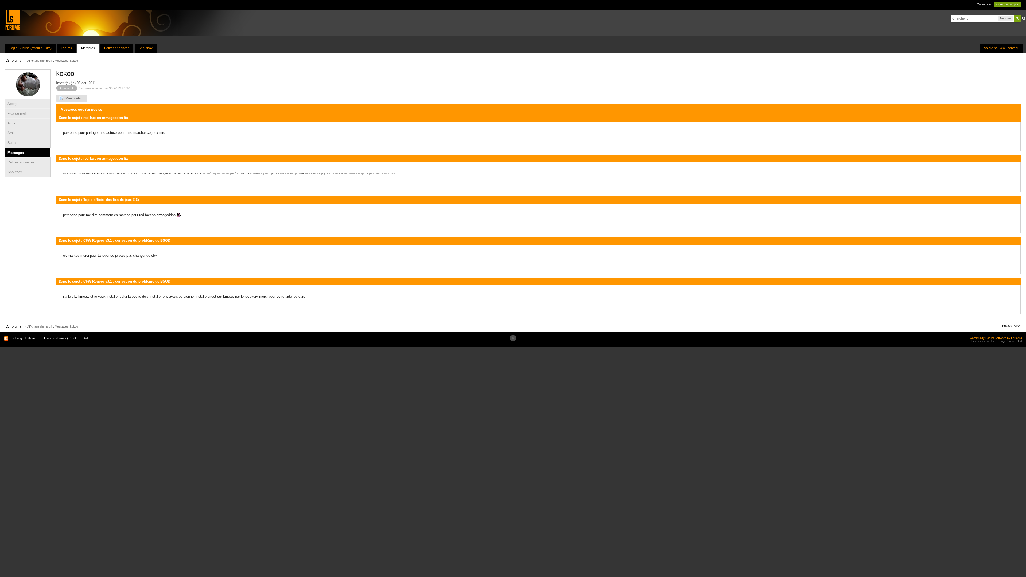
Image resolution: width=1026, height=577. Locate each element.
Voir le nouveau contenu (1001, 48)
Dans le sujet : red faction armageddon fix (93, 118)
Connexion (984, 4)
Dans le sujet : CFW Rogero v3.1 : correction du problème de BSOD (114, 241)
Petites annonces (116, 48)
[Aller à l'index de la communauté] (12, 20)
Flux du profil (17, 113)
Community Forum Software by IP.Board (996, 338)
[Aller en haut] (513, 338)
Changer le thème (24, 338)
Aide (87, 338)
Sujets (12, 143)
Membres (88, 48)
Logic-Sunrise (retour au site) (30, 48)
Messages (15, 153)
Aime (11, 123)
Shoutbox (146, 48)
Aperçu (12, 104)
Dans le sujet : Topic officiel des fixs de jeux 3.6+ (99, 200)
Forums (66, 48)
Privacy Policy (1011, 325)
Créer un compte (1007, 4)
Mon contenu (73, 98)
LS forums (13, 326)
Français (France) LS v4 (60, 338)
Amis (11, 133)
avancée (1024, 18)
